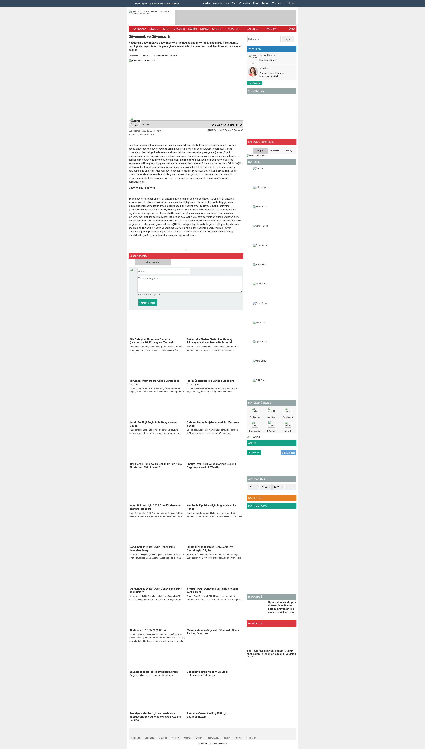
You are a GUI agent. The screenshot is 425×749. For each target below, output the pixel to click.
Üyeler (199, 738)
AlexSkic (271, 417)
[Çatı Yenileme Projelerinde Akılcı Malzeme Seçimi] (214, 407)
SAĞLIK (216, 28)
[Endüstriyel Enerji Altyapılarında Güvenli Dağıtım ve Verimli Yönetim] (214, 449)
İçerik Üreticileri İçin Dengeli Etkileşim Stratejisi (210, 382)
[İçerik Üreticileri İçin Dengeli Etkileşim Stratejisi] (214, 365)
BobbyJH (288, 431)
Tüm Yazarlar (254, 83)
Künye (256, 3)
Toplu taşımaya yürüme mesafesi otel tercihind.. (157, 3)
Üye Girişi (289, 3)
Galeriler (163, 738)
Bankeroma (255, 417)
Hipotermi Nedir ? (268, 60)
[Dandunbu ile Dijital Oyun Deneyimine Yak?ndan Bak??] (157, 573)
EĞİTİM (192, 28)
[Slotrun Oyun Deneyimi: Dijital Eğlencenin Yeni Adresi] (214, 573)
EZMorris (271, 431)
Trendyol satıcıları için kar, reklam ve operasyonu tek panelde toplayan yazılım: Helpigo (155, 717)
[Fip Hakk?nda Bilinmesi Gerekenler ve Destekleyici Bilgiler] (214, 532)
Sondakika (149, 738)
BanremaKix (254, 431)
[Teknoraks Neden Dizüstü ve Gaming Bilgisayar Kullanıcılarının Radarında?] (214, 324)
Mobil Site (230, 3)
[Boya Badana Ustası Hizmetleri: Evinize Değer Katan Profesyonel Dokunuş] (157, 656)
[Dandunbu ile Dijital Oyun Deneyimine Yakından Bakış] (157, 532)
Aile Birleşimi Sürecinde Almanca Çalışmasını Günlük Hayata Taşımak (151, 341)
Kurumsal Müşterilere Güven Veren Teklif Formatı (155, 382)
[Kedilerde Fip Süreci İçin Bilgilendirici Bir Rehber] (214, 490)
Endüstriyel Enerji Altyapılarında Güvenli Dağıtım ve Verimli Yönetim (211, 465)
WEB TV (271, 28)
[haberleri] (130, 246)
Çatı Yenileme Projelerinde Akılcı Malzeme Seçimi (213, 424)
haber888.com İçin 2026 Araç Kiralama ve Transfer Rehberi (155, 507)
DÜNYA (204, 28)
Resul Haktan (267, 55)
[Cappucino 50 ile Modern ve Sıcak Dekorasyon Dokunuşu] (214, 656)
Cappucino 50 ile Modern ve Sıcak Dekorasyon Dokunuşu (207, 673)
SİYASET (154, 28)
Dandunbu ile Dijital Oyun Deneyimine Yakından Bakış (152, 548)
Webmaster (244, 3)
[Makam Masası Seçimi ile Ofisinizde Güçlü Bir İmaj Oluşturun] (214, 615)
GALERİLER (253, 28)
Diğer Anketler (288, 453)
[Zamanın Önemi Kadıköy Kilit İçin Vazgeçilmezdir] (214, 698)
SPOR (166, 28)
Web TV (175, 738)
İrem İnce (264, 68)
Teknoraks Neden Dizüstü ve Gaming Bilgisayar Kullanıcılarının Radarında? (210, 341)
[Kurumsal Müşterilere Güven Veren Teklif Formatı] (157, 365)
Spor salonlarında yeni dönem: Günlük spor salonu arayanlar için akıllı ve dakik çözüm (282, 607)
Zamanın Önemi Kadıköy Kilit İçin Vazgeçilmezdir (207, 715)
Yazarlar (187, 738)
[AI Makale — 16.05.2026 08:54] (157, 615)
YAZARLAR (233, 28)
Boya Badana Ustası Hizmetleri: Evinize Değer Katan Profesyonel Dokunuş (153, 673)
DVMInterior (288, 417)
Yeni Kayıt (277, 3)
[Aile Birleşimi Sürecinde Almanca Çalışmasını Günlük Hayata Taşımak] (157, 324)
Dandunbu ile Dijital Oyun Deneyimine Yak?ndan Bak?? (155, 590)
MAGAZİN (179, 28)
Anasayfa (217, 3)
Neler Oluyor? (213, 738)
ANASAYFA (139, 28)
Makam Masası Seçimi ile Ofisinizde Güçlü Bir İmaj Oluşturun (213, 632)
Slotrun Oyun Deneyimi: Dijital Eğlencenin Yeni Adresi (212, 590)
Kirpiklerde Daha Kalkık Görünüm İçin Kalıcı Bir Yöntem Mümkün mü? (155, 465)
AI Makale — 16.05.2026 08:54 (147, 630)
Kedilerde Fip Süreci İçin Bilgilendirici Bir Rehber (211, 507)
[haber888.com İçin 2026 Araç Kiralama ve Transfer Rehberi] (157, 490)
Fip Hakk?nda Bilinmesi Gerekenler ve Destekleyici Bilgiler (210, 548)
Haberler (205, 3)
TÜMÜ (291, 28)
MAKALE (146, 55)
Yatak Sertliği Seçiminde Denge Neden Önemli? (153, 424)
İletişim (265, 3)
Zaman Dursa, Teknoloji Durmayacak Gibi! (271, 75)
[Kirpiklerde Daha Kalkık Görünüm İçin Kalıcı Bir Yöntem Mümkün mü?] (157, 449)
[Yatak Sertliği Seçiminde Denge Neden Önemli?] (157, 407)
